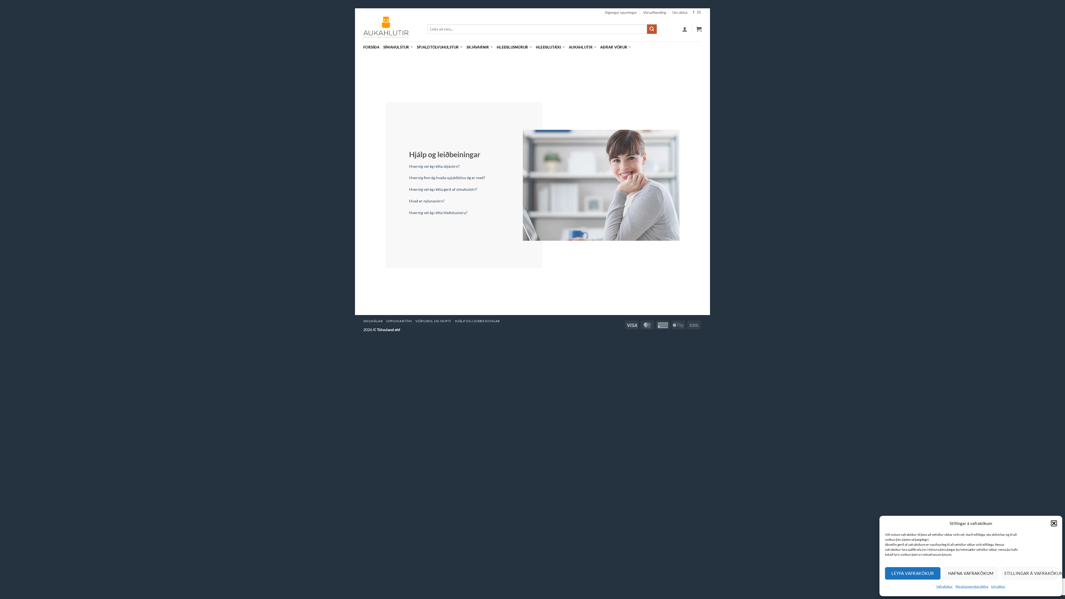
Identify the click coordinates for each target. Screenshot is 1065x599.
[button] (1054, 523)
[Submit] (651, 29)
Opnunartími (399, 321)
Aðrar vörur (613, 47)
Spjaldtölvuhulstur (438, 47)
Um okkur (998, 586)
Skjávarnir (477, 47)
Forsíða (371, 47)
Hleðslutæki (548, 47)
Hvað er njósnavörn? (427, 201)
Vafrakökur (944, 586)
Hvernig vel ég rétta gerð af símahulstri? (443, 189)
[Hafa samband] (699, 12)
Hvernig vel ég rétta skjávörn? (434, 166)
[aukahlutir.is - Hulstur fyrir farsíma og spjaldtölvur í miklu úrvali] (391, 29)
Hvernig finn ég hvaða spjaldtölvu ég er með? (447, 177)
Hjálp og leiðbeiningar (477, 321)
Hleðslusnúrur (512, 47)
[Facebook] (693, 12)
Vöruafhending (654, 12)
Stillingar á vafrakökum (1030, 573)
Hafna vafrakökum (971, 573)
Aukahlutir (581, 47)
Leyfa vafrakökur (912, 573)
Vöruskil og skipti (433, 321)
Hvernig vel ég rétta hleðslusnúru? (438, 212)
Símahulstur (396, 47)
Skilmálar (373, 321)
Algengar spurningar (621, 12)
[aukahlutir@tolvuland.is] (699, 47)
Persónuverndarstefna (971, 586)
